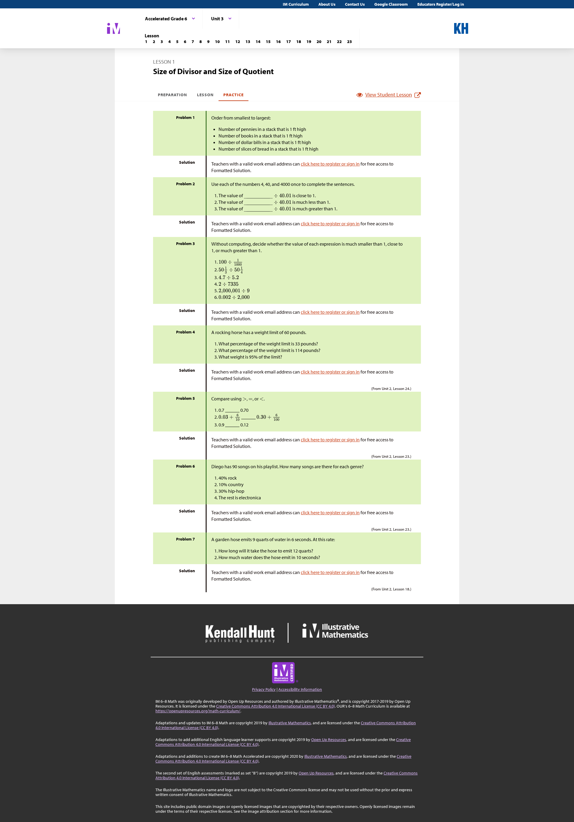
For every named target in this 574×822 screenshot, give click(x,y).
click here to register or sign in (330, 164)
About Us (326, 4)
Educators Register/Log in (440, 4)
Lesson (205, 94)
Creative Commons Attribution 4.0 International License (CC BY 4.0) (275, 706)
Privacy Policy (264, 689)
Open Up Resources (328, 739)
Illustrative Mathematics (289, 722)
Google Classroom (391, 4)
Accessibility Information (300, 689)
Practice (233, 94)
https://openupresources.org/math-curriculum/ (197, 711)
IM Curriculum (296, 4)
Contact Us (355, 4)
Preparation (172, 94)
